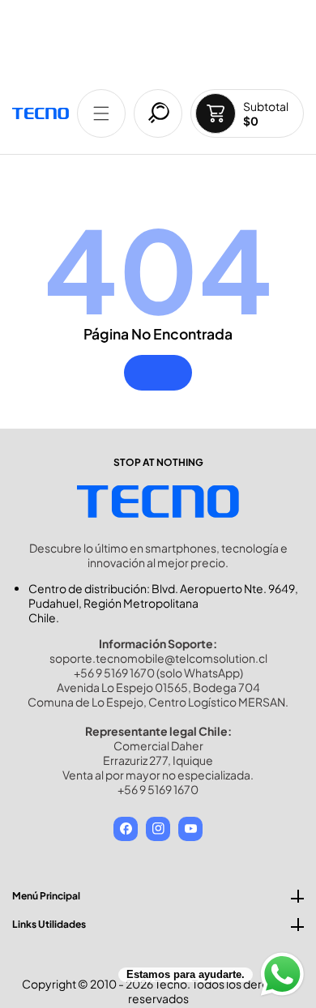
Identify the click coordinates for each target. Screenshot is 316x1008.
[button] (101, 113)
